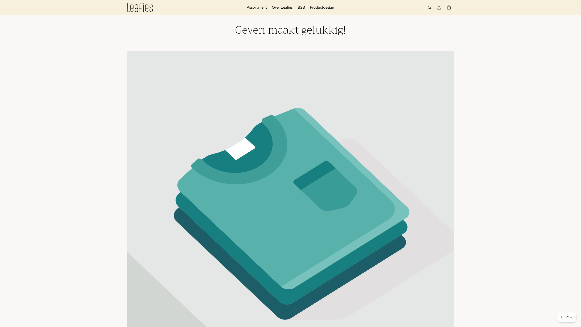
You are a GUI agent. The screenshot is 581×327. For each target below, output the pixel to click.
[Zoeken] (429, 7)
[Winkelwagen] (449, 7)
